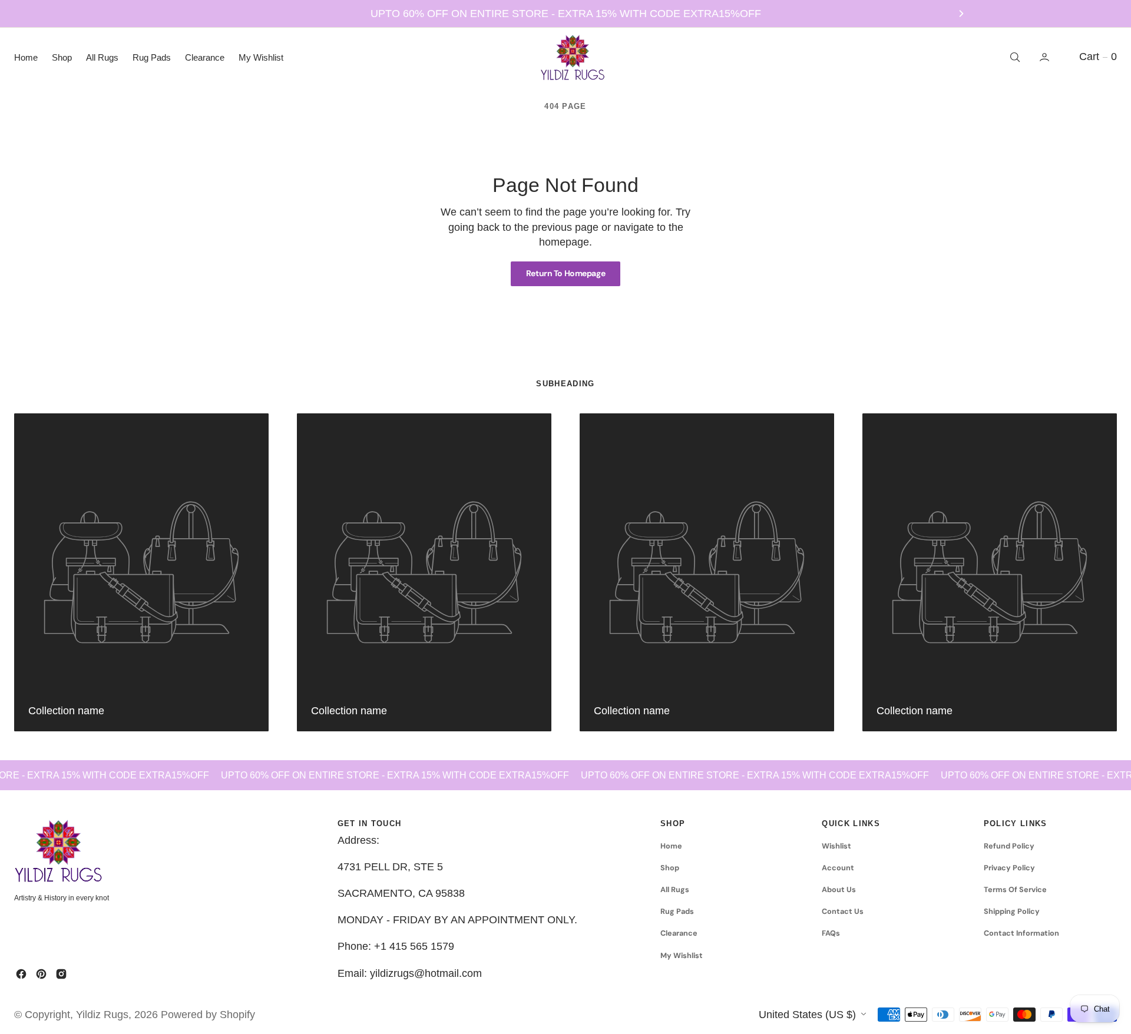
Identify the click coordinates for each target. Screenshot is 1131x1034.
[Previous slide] (170, 13)
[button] (1045, 57)
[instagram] (61, 974)
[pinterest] (41, 974)
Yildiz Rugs (102, 1014)
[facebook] (21, 974)
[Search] (1014, 57)
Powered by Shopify (208, 1014)
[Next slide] (961, 13)
